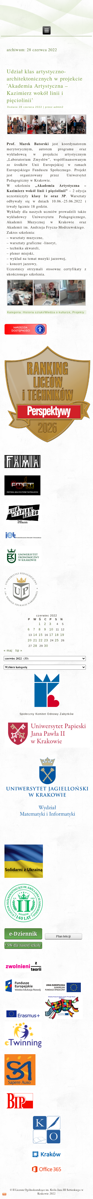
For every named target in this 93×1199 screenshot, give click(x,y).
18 (57, 635)
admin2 (58, 107)
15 (41, 635)
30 (46, 646)
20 (30, 640)
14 (35, 635)
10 (51, 629)
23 (46, 640)
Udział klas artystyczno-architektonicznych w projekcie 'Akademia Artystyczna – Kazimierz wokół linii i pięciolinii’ (45, 86)
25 (57, 640)
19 (62, 635)
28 (35, 646)
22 (41, 640)
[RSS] (4, 1194)
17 (51, 635)
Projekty (78, 312)
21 (35, 640)
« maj (8, 650)
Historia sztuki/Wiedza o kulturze (46, 312)
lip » (18, 650)
